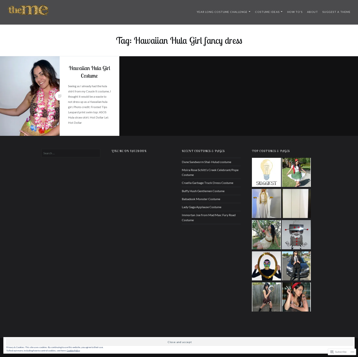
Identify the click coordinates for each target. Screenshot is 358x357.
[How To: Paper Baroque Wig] (296, 204)
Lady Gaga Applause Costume (201, 207)
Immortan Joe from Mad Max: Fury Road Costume (208, 217)
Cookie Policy (73, 350)
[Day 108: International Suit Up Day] (296, 266)
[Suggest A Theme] (266, 173)
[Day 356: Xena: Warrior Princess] (266, 297)
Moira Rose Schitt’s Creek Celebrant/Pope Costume (210, 172)
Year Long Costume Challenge (222, 11)
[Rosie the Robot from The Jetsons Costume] (296, 235)
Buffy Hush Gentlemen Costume (203, 191)
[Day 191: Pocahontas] (266, 235)
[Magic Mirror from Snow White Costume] (266, 266)
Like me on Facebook (129, 151)
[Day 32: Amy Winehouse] (296, 297)
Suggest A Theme (336, 11)
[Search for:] (70, 153)
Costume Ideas (267, 11)
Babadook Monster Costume (201, 199)
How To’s (295, 11)
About (312, 11)
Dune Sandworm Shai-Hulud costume (206, 162)
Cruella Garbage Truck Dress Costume (207, 182)
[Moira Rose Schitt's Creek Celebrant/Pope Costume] (266, 204)
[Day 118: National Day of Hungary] (296, 173)
